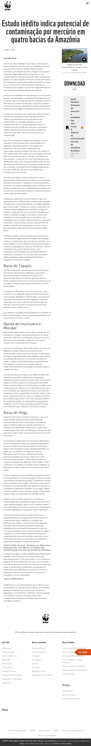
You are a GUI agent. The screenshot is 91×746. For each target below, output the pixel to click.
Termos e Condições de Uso (73, 730)
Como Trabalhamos (9, 656)
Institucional (7, 648)
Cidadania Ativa (68, 674)
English (56, 730)
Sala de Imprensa (39, 652)
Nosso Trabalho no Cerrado (73, 652)
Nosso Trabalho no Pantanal (73, 666)
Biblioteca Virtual (39, 671)
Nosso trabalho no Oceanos (73, 656)
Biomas (35, 663)
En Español (36, 660)
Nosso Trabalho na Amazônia (74, 648)
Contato (33, 730)
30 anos (5, 709)
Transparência (7, 667)
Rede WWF (6, 660)
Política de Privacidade (62, 744)
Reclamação (6, 683)
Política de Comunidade (46, 735)
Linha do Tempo (8, 652)
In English (36, 656)
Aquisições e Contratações (12, 679)
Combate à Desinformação (12, 675)
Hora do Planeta (68, 695)
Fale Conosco (7, 663)
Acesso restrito (44, 730)
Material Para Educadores (42, 675)
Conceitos (36, 667)
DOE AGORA (83, 652)
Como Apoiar (67, 691)
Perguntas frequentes (71, 698)
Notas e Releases (39, 648)
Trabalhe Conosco (9, 671)
